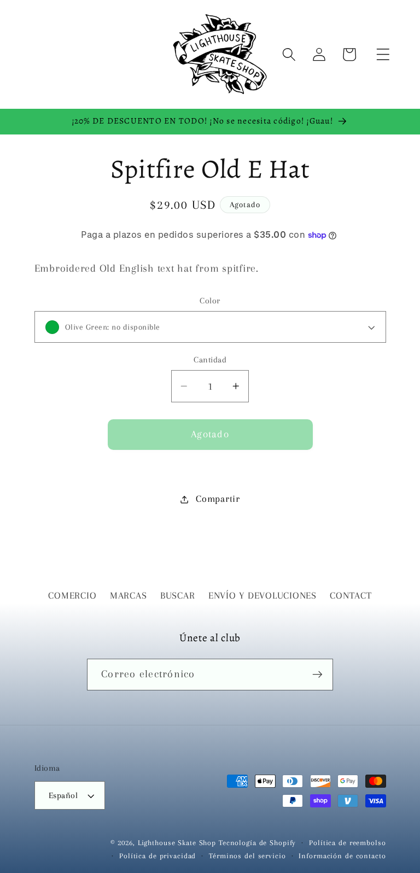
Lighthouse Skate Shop (177, 843)
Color (210, 301)
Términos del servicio (247, 856)
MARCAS (128, 595)
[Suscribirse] (317, 674)
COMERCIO (72, 595)
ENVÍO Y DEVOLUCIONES (262, 595)
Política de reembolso (347, 843)
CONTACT (350, 595)
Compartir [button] (218, 499)
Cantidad (210, 360)
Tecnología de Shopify (257, 843)
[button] (383, 54)
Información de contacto (342, 856)
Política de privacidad (157, 856)
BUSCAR (177, 595)
